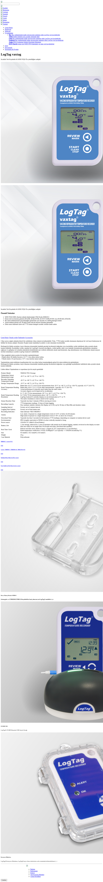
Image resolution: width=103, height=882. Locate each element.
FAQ (6, 46)
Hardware (8, 29)
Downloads (8, 47)
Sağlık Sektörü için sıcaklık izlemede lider (24, 37)
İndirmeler (21, 337)
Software (8, 31)
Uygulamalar (9, 33)
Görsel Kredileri (35, 876)
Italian (4, 20)
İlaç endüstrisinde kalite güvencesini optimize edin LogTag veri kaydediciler (34, 35)
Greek (4, 18)
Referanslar (34, 871)
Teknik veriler (13, 337)
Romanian (5, 22)
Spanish (5, 14)
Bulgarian (5, 10)
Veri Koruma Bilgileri (37, 875)
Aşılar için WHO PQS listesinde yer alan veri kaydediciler (31, 44)
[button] (1, 6)
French (4, 16)
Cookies (4, 880)
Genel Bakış (9, 27)
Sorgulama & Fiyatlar (12, 49)
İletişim (32, 869)
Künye (32, 873)
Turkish (5, 24)
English (5, 8)
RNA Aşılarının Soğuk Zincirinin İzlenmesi (25, 42)
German (5, 12)
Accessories (29, 337)
